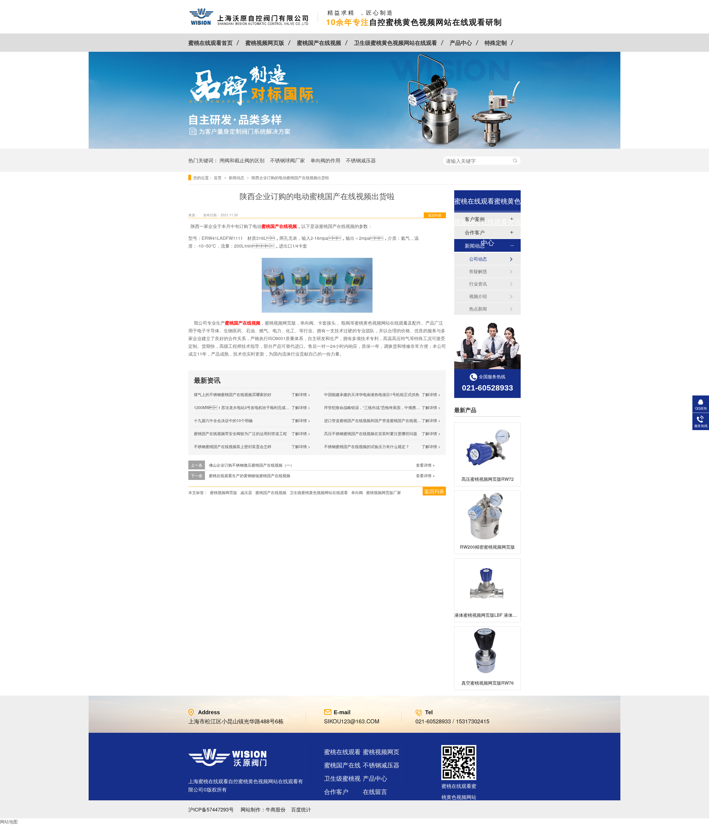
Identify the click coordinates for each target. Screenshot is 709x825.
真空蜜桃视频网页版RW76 (487, 683)
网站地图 (9, 821)
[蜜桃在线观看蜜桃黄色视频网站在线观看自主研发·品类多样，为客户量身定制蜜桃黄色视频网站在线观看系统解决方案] (354, 147)
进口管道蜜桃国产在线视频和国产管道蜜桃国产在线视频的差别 (378, 420)
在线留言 (375, 791)
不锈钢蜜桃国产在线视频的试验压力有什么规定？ (366, 446)
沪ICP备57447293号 (211, 809)
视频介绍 (478, 296)
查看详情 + (425, 465)
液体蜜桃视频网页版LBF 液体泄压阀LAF (494, 615)
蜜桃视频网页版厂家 (383, 492)
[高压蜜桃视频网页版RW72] (487, 447)
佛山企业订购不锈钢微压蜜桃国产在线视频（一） (251, 465)
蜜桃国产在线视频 (319, 42)
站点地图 (336, 804)
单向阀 (357, 492)
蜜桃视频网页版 (264, 42)
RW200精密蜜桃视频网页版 (487, 547)
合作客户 (336, 791)
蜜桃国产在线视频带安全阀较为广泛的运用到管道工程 (240, 433)
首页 (218, 177)
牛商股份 (276, 809)
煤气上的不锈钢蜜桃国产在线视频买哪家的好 (232, 394)
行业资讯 (478, 284)
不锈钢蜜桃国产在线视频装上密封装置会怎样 (232, 446)
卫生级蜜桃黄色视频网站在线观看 (395, 42)
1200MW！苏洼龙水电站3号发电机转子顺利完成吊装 (243, 407)
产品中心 (461, 42)
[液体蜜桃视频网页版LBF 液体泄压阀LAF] (487, 583)
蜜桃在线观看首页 (210, 42)
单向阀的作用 (325, 160)
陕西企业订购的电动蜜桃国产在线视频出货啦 (290, 177)
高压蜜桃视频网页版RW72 (487, 479)
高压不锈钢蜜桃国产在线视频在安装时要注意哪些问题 (370, 433)
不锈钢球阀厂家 (287, 160)
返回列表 (434, 215)
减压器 (246, 492)
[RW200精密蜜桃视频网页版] (487, 515)
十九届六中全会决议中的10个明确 (223, 420)
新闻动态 (237, 177)
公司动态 (478, 259)
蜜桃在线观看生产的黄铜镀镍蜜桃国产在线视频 (249, 475)
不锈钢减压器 (361, 160)
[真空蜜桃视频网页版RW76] (487, 651)
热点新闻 (478, 308)
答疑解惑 (478, 271)
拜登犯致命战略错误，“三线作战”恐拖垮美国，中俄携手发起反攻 (379, 407)
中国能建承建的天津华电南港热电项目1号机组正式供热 (371, 394)
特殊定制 (496, 42)
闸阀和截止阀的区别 (242, 160)
